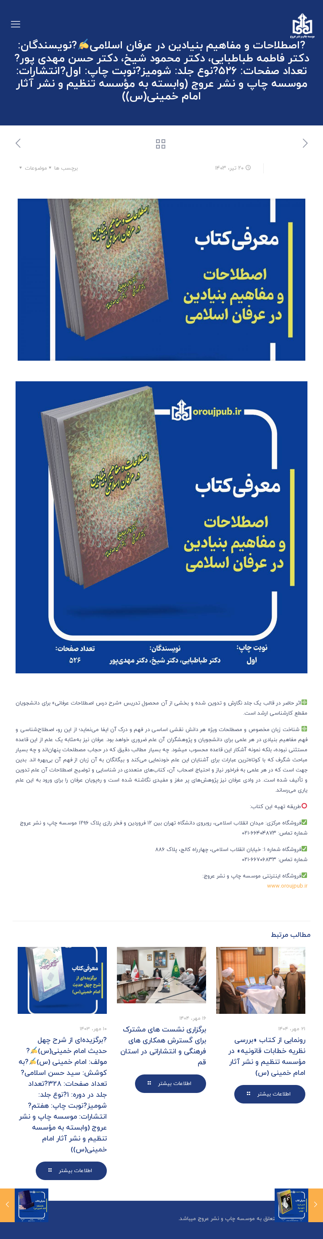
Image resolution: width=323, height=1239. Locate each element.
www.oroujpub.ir (287, 886)
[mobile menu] (15, 25)
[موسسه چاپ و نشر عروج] (302, 25)
